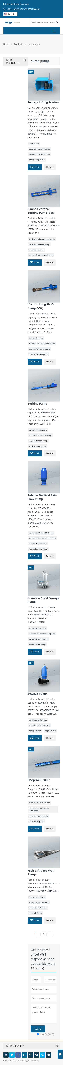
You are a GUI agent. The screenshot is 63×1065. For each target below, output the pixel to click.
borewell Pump (35, 913)
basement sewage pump (39, 149)
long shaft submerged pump (41, 255)
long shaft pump (36, 338)
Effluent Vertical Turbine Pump (42, 343)
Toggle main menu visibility (54, 30)
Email (34, 166)
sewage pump (35, 730)
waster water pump (37, 644)
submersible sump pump (39, 349)
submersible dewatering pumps (42, 538)
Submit (38, 1029)
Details (49, 166)
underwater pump (36, 821)
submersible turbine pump (40, 435)
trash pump (34, 143)
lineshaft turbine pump (38, 354)
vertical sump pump (37, 446)
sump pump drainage (38, 543)
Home (6, 44)
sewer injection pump (38, 430)
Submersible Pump (37, 897)
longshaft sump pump (38, 440)
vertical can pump (36, 249)
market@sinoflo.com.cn (18, 4)
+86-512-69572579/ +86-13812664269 (23, 9)
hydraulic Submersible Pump (41, 532)
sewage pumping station (39, 154)
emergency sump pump (39, 902)
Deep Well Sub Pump (38, 907)
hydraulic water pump (38, 549)
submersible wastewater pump (42, 633)
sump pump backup (37, 628)
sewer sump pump (37, 159)
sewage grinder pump (38, 639)
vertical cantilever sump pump (42, 239)
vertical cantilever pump (39, 244)
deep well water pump (38, 816)
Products (18, 44)
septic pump (50, 730)
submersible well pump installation (39, 809)
